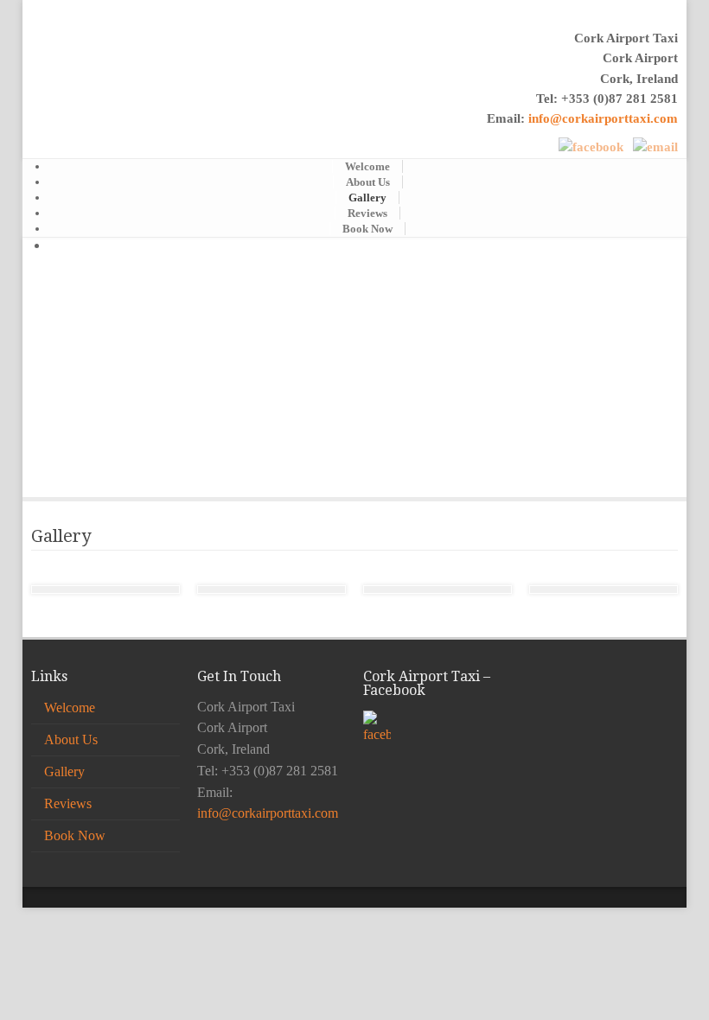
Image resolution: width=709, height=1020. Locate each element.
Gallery (367, 197)
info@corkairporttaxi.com (603, 118)
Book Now (367, 228)
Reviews (367, 213)
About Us (368, 181)
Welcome (367, 166)
